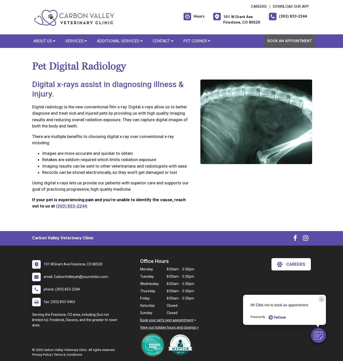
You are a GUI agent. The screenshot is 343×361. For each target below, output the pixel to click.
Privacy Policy (41, 354)
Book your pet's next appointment (166, 320)
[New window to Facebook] (295, 239)
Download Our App (291, 6)
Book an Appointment (289, 41)
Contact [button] (162, 41)
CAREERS (259, 6)
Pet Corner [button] (195, 41)
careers (295, 264)
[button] (318, 335)
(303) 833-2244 (71, 205)
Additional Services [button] (118, 41)
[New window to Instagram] (305, 239)
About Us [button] (43, 41)
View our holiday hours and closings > (169, 327)
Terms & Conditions (68, 354)
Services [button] (75, 41)
